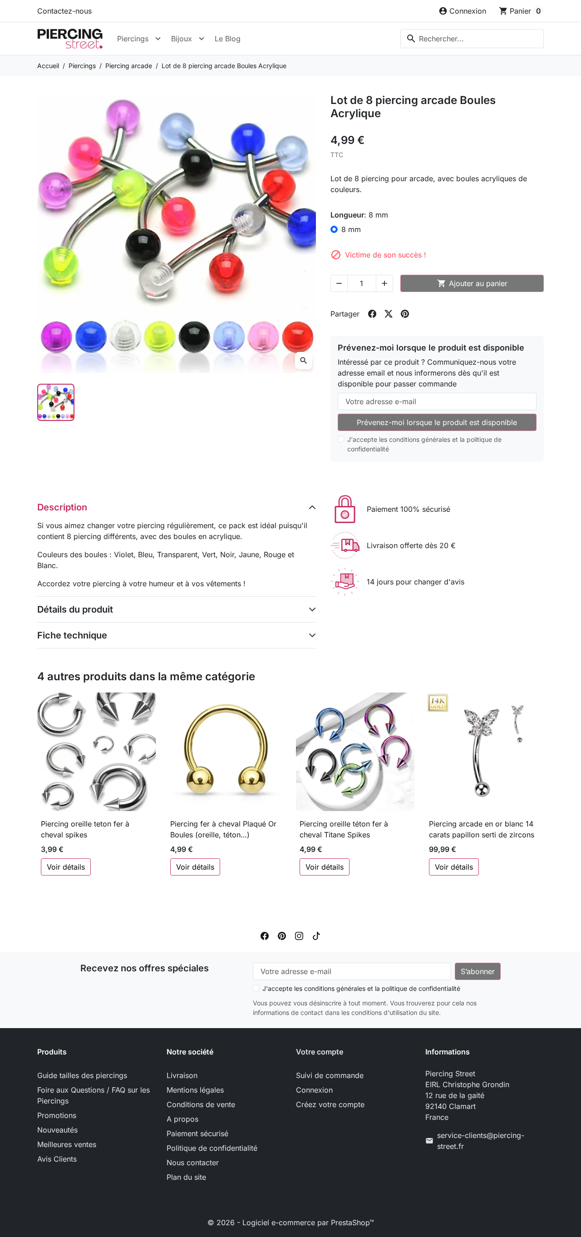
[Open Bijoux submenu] (201, 38)
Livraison (182, 1075)
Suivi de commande (330, 1075)
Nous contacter (193, 1162)
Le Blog (228, 38)
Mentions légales (195, 1089)
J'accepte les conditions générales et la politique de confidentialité (424, 444)
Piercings (132, 38)
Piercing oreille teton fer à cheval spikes (85, 829)
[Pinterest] (282, 935)
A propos (182, 1118)
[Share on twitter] (388, 314)
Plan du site (186, 1177)
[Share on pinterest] (405, 314)
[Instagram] (299, 935)
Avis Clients (57, 1158)
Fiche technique (72, 635)
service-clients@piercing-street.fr (480, 1141)
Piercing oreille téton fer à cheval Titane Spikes (344, 829)
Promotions (56, 1115)
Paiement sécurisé (197, 1133)
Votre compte (319, 1051)
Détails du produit (75, 609)
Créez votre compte (330, 1104)
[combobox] (472, 38)
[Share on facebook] (372, 314)
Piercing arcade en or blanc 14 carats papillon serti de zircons (481, 829)
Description (62, 507)
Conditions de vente (201, 1104)
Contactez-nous (64, 10)
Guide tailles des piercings (82, 1075)
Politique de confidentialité (212, 1148)
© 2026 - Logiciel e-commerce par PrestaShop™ (290, 1222)
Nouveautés (57, 1129)
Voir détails (66, 866)
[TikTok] (316, 935)
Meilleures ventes (66, 1144)
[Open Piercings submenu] (158, 38)
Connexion (314, 1089)
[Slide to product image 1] (55, 402)
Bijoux (181, 38)
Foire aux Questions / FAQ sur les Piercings (93, 1095)
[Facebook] (264, 935)
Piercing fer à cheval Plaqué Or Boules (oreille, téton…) (223, 829)
